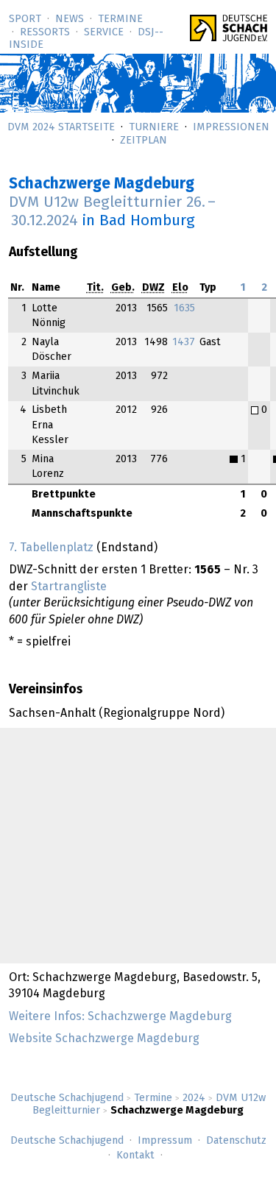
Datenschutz (236, 1141)
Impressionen (231, 127)
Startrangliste (69, 586)
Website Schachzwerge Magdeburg (104, 1038)
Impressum (165, 1141)
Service (104, 32)
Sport (25, 19)
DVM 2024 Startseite (61, 127)
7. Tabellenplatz (51, 547)
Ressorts (45, 32)
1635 (184, 308)
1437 (183, 342)
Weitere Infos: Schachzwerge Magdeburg (120, 1016)
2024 (194, 1098)
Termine (120, 19)
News (69, 19)
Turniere (154, 127)
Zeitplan (143, 140)
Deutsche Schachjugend (67, 1098)
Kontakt (135, 1155)
